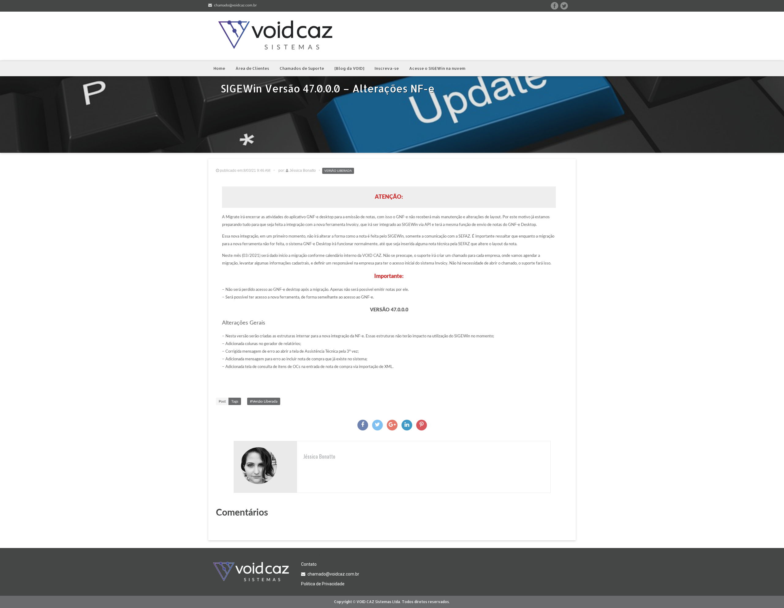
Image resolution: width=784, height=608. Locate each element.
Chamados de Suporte (302, 68)
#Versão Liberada (263, 401)
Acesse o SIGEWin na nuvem (437, 68)
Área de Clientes (252, 68)
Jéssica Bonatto (319, 456)
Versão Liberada (338, 170)
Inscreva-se (387, 68)
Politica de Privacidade (323, 583)
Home (219, 68)
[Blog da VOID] (349, 68)
